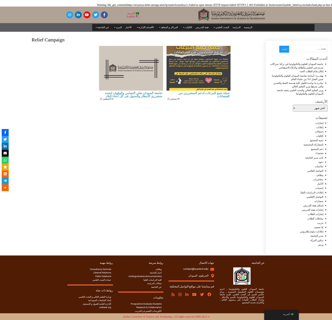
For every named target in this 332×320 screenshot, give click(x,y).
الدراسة (237, 27)
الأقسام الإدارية (146, 27)
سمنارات (318, 201)
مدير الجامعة (316, 236)
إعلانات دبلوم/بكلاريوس (311, 231)
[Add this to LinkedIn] (5, 146)
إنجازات (319, 123)
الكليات (188, 27)
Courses (319, 153)
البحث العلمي (222, 27)
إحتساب (319, 188)
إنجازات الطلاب (315, 214)
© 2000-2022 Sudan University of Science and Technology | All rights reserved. (166, 316)
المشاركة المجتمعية (313, 144)
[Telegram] (5, 180)
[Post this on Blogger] (5, 173)
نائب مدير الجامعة (314, 157)
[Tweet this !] (5, 139)
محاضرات (318, 179)
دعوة (321, 162)
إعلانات (319, 127)
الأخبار (128, 27)
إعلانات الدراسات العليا (312, 192)
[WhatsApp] (5, 160)
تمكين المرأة (317, 240)
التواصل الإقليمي (314, 197)
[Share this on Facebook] (5, 132)
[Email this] (5, 153)
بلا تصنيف (318, 227)
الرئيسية (248, 27)
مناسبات (319, 166)
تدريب (320, 223)
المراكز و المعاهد (169, 27)
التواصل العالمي (315, 171)
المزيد (119, 27)
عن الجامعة (103, 27)
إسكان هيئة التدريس (313, 205)
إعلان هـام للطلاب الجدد (311, 71)
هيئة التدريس (202, 27)
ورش (320, 244)
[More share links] (5, 187)
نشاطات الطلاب (315, 218)
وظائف (319, 175)
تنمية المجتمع (316, 140)
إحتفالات (319, 131)
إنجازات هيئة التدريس (312, 210)
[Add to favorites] (5, 167)
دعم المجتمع (317, 149)
